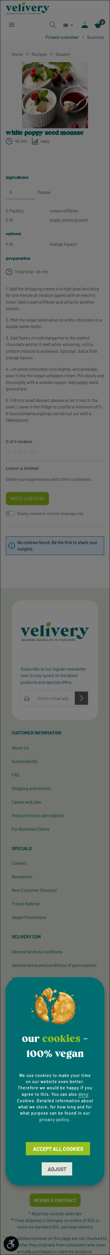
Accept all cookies (58, 1149)
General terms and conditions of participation (54, 965)
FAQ (15, 774)
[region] (55, 95)
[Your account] (85, 25)
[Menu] (12, 25)
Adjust (57, 1169)
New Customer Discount (34, 890)
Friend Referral (26, 903)
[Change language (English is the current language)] (68, 25)
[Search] (53, 25)
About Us (20, 747)
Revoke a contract (55, 1200)
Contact (19, 863)
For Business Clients (31, 829)
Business (95, 37)
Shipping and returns (31, 788)
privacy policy (54, 1119)
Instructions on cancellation (38, 815)
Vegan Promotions (29, 917)
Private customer (62, 37)
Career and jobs (26, 801)
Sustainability (25, 761)
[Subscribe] (81, 698)
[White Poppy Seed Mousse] (55, 95)
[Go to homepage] (28, 8)
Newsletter (22, 876)
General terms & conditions (37, 951)
